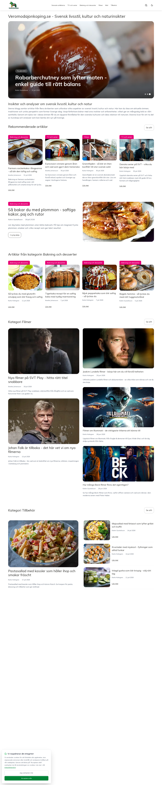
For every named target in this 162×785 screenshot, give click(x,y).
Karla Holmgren (87, 171)
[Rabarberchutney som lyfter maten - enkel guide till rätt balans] (81, 59)
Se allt (149, 127)
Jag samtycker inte (26, 773)
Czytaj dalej (14, 235)
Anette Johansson (14, 175)
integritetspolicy (10, 767)
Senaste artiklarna (58, 5)
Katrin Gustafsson (21, 90)
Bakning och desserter (88, 5)
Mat (106, 5)
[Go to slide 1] (145, 94)
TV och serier (72, 5)
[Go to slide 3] (150, 94)
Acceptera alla (26, 778)
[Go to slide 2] (147, 94)
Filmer (101, 5)
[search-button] (146, 5)
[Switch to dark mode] (152, 5)
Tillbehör (114, 5)
